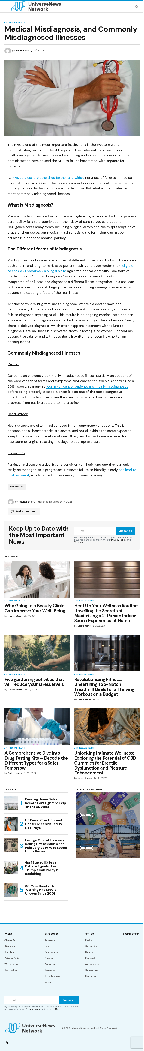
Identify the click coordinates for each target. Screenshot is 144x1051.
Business (49, 939)
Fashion (89, 939)
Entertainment (53, 975)
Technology (51, 951)
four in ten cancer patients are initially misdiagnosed (87, 386)
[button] (6, 6)
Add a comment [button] (26, 511)
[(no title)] (108, 808)
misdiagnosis (16, 487)
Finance (49, 957)
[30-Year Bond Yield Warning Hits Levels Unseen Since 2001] (11, 890)
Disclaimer (10, 945)
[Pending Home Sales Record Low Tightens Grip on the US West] (11, 803)
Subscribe (125, 530)
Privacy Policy (118, 539)
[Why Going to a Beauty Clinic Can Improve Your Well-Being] (37, 579)
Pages (8, 933)
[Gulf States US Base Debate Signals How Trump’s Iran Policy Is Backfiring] (11, 867)
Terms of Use (81, 542)
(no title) (86, 815)
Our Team (10, 951)
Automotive (92, 963)
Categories (51, 933)
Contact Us (11, 969)
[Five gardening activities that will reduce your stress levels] (37, 653)
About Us (9, 939)
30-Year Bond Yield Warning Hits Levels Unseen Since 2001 (40, 890)
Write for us (11, 963)
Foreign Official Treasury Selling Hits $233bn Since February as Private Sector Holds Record (46, 845)
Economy (90, 975)
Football (90, 957)
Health (48, 945)
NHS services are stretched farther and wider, (48, 177)
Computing (91, 969)
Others (89, 933)
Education (50, 969)
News (47, 981)
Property (49, 963)
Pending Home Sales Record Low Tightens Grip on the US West (45, 803)
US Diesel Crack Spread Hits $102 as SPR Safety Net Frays (43, 824)
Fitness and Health (15, 22)
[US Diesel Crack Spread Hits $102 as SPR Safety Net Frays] (11, 824)
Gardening (91, 945)
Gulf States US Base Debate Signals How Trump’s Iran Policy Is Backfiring (42, 868)
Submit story (131, 933)
